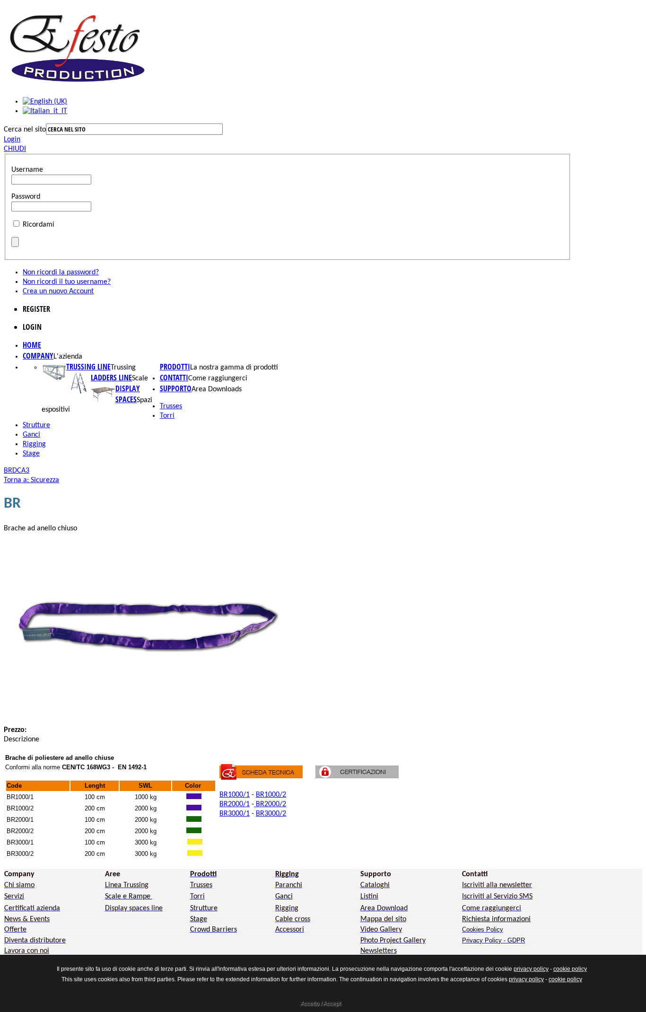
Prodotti (175, 366)
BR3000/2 (271, 814)
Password (25, 197)
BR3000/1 (234, 814)
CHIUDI (15, 149)
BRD (10, 471)
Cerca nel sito (25, 129)
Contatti (174, 377)
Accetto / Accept (320, 1003)
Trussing (123, 367)
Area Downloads (217, 389)
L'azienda (67, 357)
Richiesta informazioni (496, 919)
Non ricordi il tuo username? (67, 282)
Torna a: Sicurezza (31, 480)
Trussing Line (88, 366)
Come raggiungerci (217, 378)
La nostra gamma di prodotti (234, 367)
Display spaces (127, 394)
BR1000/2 (271, 795)
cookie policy (570, 969)
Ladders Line (111, 377)
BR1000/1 (234, 795)
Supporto (176, 388)
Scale (140, 378)
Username (27, 170)
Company (38, 356)
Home (32, 345)
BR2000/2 (270, 804)
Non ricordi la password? (61, 272)
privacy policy (531, 969)
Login (12, 139)
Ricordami (38, 225)
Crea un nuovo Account (58, 291)
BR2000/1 (234, 804)
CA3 (23, 471)
